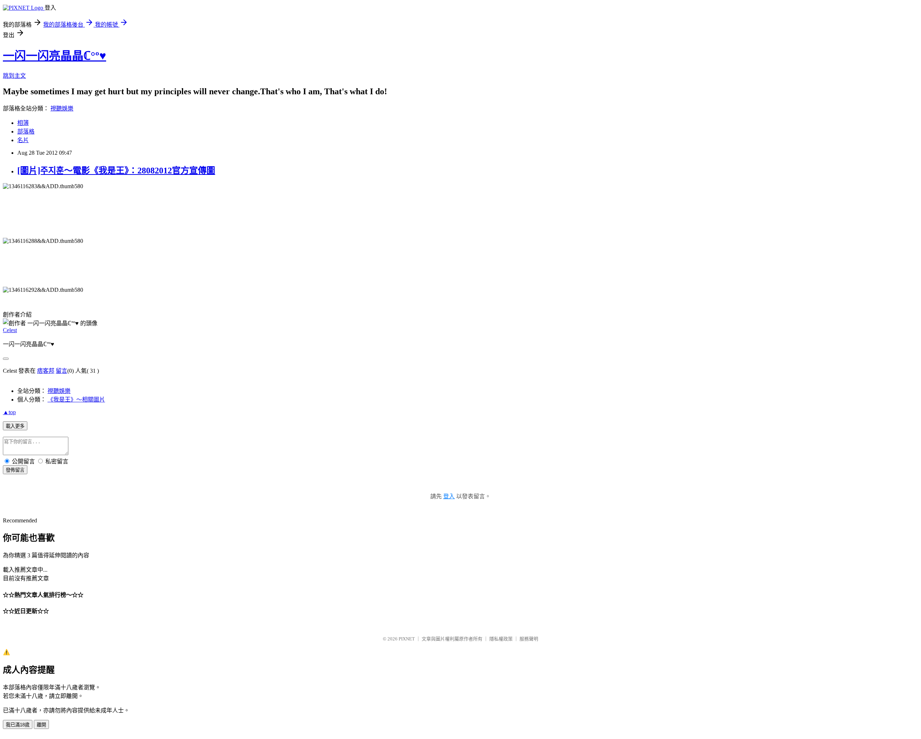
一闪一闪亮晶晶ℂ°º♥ (54, 55)
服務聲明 (529, 638)
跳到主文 (14, 76)
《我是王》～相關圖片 (76, 399)
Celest (10, 330)
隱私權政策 (501, 638)
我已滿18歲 (18, 724)
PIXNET (407, 638)
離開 (41, 724)
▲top (9, 412)
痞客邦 (45, 371)
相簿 (23, 123)
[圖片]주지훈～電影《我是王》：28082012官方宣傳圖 (116, 170)
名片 (23, 140)
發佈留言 (15, 470)
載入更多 (15, 426)
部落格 (26, 131)
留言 (61, 371)
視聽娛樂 (61, 108)
